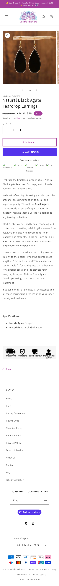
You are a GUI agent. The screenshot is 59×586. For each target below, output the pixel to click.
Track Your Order (15, 479)
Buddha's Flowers (17, 569)
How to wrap (12, 420)
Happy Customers (15, 413)
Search (9, 398)
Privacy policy (50, 569)
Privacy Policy (13, 442)
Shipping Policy (14, 427)
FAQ (8, 472)
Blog (8, 405)
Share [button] (9, 369)
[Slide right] (36, 90)
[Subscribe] (45, 501)
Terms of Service (14, 450)
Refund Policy (13, 435)
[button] (6, 17)
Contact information (31, 579)
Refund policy (35, 569)
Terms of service (22, 574)
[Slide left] (22, 90)
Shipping (19, 118)
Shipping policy (40, 574)
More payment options (29, 160)
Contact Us (12, 465)
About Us (10, 457)
